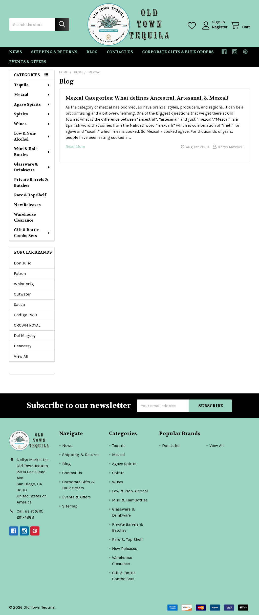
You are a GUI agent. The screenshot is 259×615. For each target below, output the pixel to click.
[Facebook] (224, 51)
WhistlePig (24, 283)
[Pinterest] (245, 51)
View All (21, 356)
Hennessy (22, 345)
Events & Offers (27, 61)
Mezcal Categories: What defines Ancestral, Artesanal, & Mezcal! (147, 98)
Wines (20, 123)
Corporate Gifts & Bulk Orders (178, 52)
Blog (92, 52)
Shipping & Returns (54, 52)
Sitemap (70, 506)
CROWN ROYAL (27, 325)
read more (75, 146)
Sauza (19, 304)
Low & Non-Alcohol (25, 136)
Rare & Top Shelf (30, 195)
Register (219, 26)
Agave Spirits (27, 104)
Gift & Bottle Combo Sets (26, 232)
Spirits (21, 114)
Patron (20, 273)
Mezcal (21, 94)
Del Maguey (24, 335)
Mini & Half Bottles (25, 151)
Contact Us (120, 52)
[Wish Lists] (193, 26)
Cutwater (22, 294)
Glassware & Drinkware (26, 167)
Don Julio (22, 263)
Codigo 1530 (25, 314)
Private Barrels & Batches (31, 182)
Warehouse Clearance (25, 217)
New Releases (27, 204)
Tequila (21, 85)
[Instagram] (234, 51)
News (15, 52)
